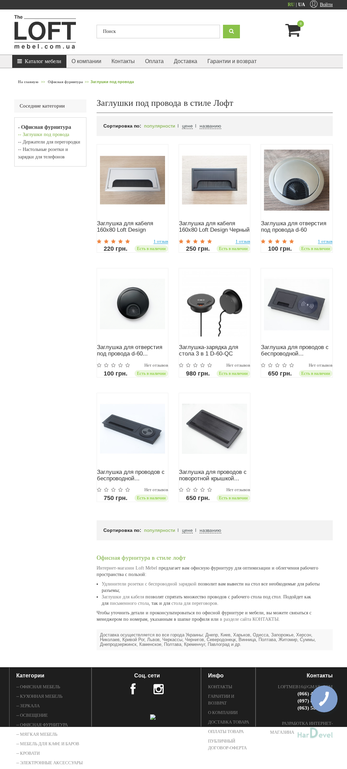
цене (187, 126)
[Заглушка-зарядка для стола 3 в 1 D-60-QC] (214, 304)
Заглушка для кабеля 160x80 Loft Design (125, 226)
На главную (28, 82)
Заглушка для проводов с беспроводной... (295, 350)
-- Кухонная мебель (39, 696)
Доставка (185, 61)
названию (210, 126)
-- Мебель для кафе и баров (47, 743)
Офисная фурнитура (65, 82)
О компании (86, 61)
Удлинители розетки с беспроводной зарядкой (149, 584)
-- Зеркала (28, 705)
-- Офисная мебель (38, 686)
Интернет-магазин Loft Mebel (127, 568)
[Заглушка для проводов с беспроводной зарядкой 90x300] (132, 428)
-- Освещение (32, 715)
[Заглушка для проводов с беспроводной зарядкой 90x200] (296, 304)
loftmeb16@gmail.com (305, 686)
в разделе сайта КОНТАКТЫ (249, 619)
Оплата (154, 61)
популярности (159, 126)
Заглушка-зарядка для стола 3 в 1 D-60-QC (208, 350)
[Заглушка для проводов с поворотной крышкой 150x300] (214, 428)
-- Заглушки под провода (43, 134)
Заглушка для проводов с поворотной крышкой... (213, 475)
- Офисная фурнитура (44, 127)
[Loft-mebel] (50, 32)
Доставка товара (228, 722)
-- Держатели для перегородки (49, 142)
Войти (326, 4)
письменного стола (129, 603)
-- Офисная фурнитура (42, 724)
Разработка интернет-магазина (301, 728)
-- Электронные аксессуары (49, 762)
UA (301, 4)
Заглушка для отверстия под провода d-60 (293, 226)
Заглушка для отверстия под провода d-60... (129, 350)
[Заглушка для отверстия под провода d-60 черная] (132, 304)
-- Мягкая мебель (36, 734)
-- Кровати (28, 753)
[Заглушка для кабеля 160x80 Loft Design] (132, 180)
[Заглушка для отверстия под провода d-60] (296, 180)
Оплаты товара (226, 731)
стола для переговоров (193, 603)
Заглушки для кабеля (123, 596)
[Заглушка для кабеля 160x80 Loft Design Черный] (214, 180)
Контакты (123, 61)
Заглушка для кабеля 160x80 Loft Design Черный (214, 226)
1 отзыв (161, 241)
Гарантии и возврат (232, 61)
